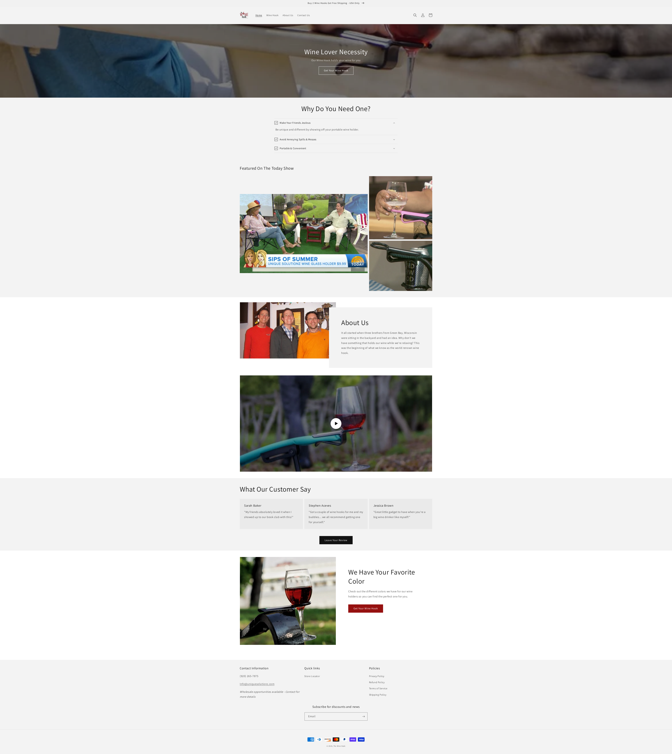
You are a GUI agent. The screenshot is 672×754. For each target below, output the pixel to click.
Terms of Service (378, 688)
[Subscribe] (363, 716)
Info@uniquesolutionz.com (257, 684)
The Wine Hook (339, 746)
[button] (415, 15)
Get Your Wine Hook (336, 70)
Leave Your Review (336, 540)
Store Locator (312, 676)
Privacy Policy (376, 676)
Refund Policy (377, 682)
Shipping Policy (377, 694)
